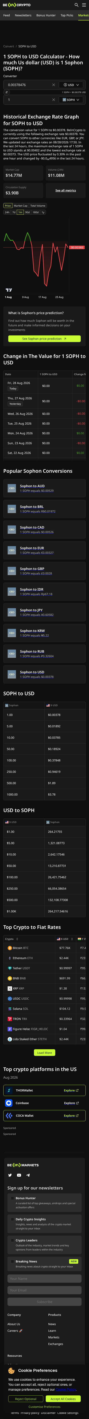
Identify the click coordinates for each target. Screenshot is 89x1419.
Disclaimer (48, 1413)
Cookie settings (67, 1413)
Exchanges (55, 1344)
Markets (53, 1337)
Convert (8, 46)
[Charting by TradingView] (9, 290)
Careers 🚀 (15, 1331)
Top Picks (67, 15)
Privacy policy (30, 1413)
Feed (6, 15)
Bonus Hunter (46, 15)
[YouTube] (19, 1176)
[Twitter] (9, 1176)
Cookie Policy (66, 1389)
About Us (13, 1324)
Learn (52, 1331)
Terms (15, 1413)
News (52, 1324)
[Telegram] (28, 1176)
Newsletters (23, 15)
